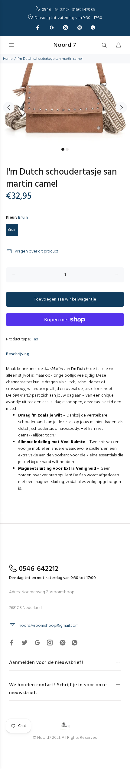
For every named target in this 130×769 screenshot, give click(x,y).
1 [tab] (62, 149)
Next (121, 107)
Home (7, 59)
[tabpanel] (65, 104)
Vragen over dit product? (37, 251)
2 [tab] (67, 149)
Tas (35, 339)
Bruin (12, 229)
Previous (9, 107)
